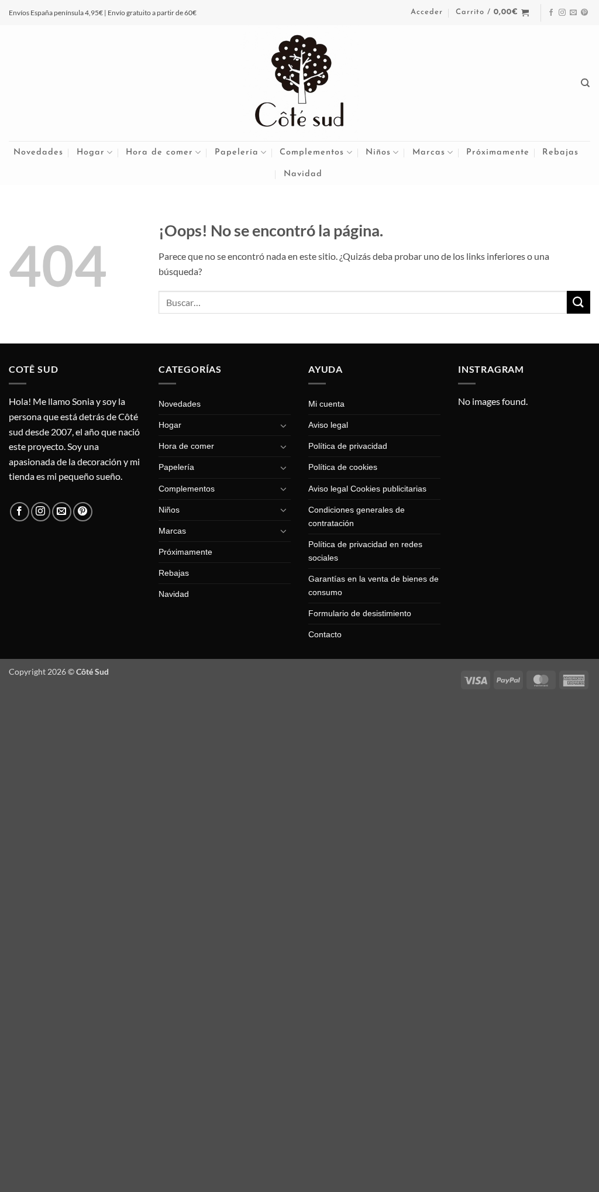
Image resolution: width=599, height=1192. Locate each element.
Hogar (91, 152)
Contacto (325, 634)
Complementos (312, 152)
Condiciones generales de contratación (356, 516)
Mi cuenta (326, 403)
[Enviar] (578, 302)
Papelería (237, 152)
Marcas (428, 152)
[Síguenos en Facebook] (551, 13)
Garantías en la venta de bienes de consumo (373, 585)
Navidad (303, 174)
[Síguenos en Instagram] (562, 13)
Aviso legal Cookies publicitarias (367, 488)
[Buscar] (585, 83)
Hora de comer (159, 152)
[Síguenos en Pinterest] (584, 13)
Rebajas (560, 152)
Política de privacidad (347, 446)
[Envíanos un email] (573, 13)
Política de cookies (342, 467)
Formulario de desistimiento (359, 613)
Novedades (38, 152)
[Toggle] (284, 425)
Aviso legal (328, 425)
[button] (427, 12)
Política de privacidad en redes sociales (365, 551)
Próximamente (497, 152)
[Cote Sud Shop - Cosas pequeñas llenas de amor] (299, 83)
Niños (378, 152)
